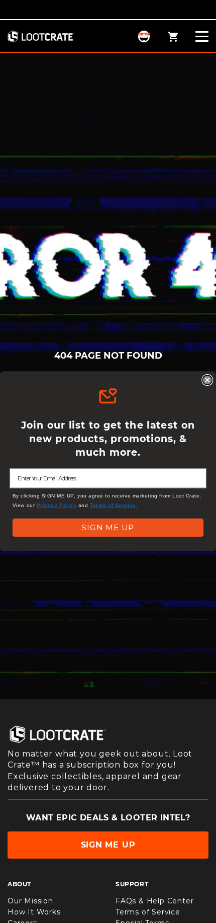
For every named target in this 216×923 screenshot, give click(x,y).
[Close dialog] (207, 380)
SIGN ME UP (107, 527)
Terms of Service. (114, 505)
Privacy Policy (57, 505)
